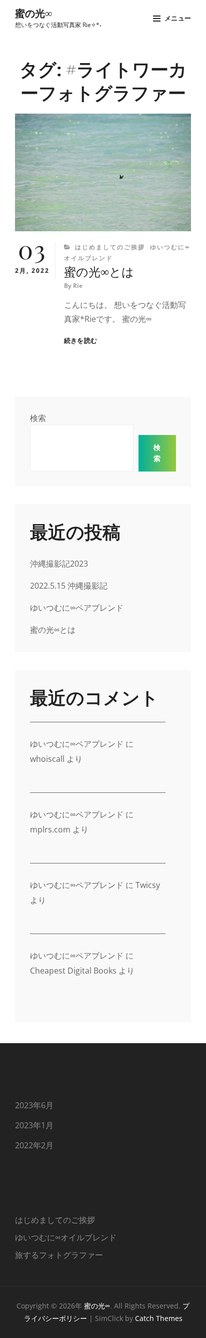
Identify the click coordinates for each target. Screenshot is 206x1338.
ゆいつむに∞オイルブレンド (65, 1237)
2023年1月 (34, 1125)
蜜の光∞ (33, 13)
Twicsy (148, 884)
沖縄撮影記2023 (59, 563)
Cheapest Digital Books (73, 970)
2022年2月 (34, 1145)
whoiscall (47, 758)
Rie (77, 285)
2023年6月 (34, 1105)
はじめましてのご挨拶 (110, 247)
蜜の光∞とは (99, 271)
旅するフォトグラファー (59, 1254)
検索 (38, 417)
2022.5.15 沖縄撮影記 (69, 585)
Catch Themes (158, 1318)
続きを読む (80, 340)
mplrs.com (50, 829)
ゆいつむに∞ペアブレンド (77, 607)
